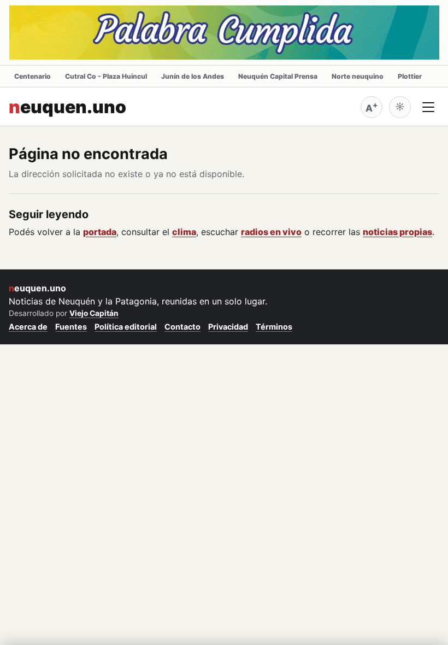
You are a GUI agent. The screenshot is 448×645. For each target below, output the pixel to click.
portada (99, 231)
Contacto (182, 326)
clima (184, 231)
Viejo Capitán (94, 313)
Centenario (32, 76)
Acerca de (28, 326)
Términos (274, 326)
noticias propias (397, 231)
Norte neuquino (358, 76)
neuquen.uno (67, 107)
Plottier (410, 76)
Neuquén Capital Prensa (277, 76)
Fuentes (71, 326)
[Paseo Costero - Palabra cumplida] (224, 32)
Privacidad (228, 326)
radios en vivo (271, 231)
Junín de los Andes (192, 76)
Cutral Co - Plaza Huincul (106, 76)
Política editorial (126, 326)
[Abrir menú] (428, 107)
